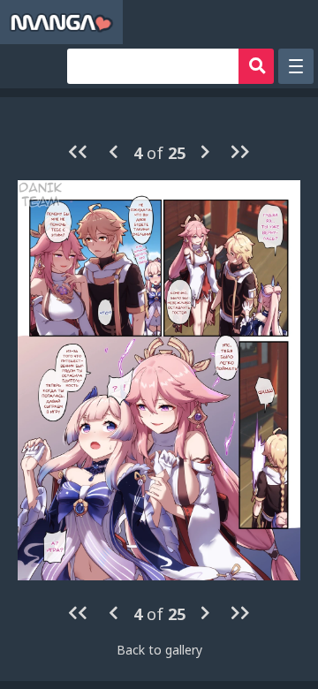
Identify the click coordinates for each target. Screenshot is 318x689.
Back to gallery (159, 649)
